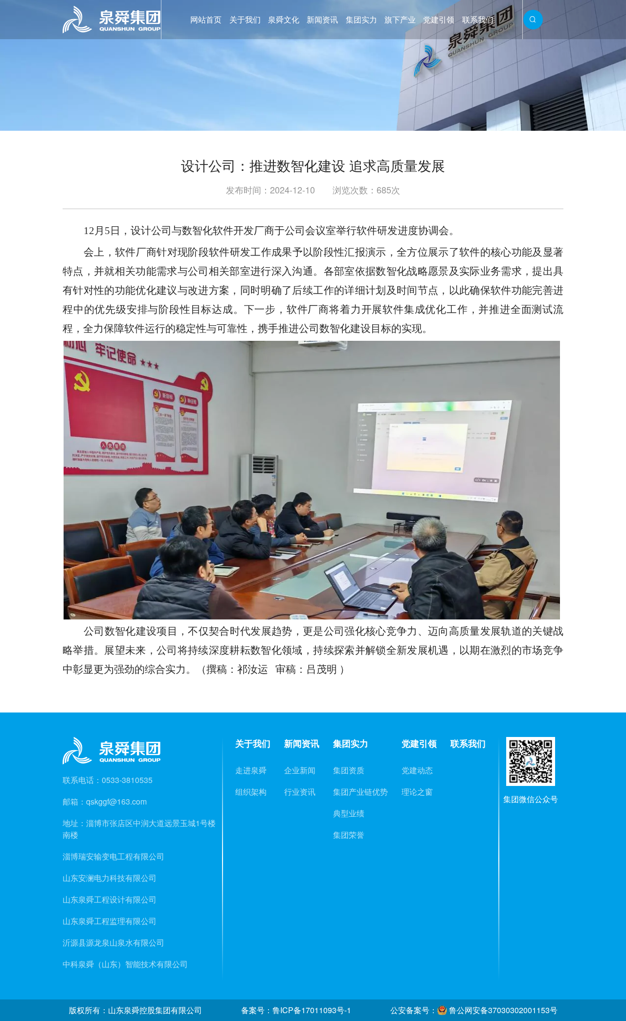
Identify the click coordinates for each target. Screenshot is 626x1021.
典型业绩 (348, 813)
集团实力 (361, 19)
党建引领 (438, 19)
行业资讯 (299, 791)
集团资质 (348, 770)
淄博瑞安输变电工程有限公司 (113, 856)
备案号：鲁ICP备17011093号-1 (296, 1010)
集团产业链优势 (360, 791)
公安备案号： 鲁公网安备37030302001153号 (474, 1010)
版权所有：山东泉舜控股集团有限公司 (135, 1010)
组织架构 (251, 791)
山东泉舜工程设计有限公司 (109, 899)
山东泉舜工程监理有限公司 (109, 920)
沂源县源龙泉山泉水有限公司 (113, 942)
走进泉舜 (251, 770)
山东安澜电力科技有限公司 (109, 877)
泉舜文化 (283, 19)
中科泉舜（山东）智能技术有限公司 (125, 964)
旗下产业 (400, 19)
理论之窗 (417, 791)
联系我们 (477, 19)
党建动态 (417, 770)
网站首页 (206, 19)
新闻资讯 (322, 19)
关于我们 (245, 19)
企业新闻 (299, 770)
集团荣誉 (348, 834)
